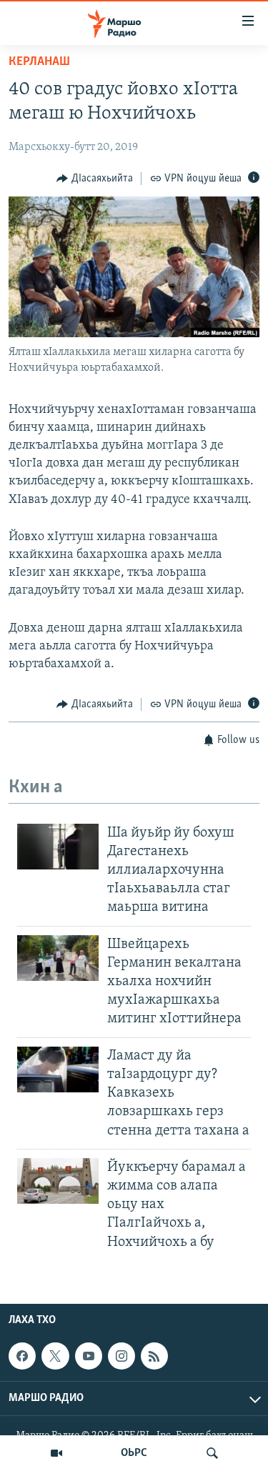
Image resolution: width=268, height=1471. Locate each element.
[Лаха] (212, 1453)
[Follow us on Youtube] (88, 1356)
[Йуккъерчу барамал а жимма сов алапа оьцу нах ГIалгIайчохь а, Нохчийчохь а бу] (58, 1181)
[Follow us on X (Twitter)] (55, 1356)
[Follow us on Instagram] (121, 1356)
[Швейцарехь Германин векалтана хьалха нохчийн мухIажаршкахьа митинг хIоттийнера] (58, 958)
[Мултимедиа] (56, 1453)
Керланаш (39, 62)
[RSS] (154, 1356)
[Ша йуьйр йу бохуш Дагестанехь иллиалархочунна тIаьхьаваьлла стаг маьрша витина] (58, 846)
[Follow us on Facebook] (22, 1356)
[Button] (94, 178)
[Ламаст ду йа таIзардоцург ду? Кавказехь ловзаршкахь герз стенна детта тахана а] (58, 1069)
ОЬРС (134, 1453)
